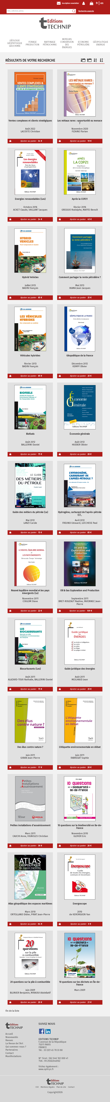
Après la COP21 (80, 199)
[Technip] (55, 28)
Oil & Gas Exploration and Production (79, 590)
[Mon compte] (84, 3)
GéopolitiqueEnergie (100, 43)
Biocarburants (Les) (30, 668)
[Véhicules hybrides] (30, 328)
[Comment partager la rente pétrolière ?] (80, 250)
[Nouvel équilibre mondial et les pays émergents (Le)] (30, 563)
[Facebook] (41, 1031)
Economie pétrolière (83, 43)
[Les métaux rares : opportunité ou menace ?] (80, 94)
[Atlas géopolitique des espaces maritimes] (30, 877)
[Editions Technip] (55, 1081)
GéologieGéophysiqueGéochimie (14, 43)
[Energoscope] (80, 877)
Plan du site (61, 1087)
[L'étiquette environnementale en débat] (80, 720)
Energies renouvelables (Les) (30, 199)
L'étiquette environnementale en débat (80, 747)
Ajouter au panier (31, 141)
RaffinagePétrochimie (50, 43)
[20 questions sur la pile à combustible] (30, 955)
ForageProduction (32, 43)
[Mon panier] (91, 4)
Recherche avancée (86, 11)
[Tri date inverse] (89, 61)
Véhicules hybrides (30, 355)
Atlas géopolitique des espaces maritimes (30, 903)
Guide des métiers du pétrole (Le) (30, 512)
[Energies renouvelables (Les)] (30, 172)
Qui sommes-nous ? (15, 1046)
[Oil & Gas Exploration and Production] (80, 563)
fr (97, 3)
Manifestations (13, 1056)
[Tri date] (83, 61)
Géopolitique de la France (79, 355)
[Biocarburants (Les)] (30, 642)
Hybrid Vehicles (30, 277)
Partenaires (11, 1049)
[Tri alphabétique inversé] (101, 61)
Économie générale (80, 433)
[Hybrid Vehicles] (30, 250)
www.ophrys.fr (46, 1069)
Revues (9, 1040)
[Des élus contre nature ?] (30, 720)
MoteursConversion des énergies (67, 43)
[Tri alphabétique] (95, 61)
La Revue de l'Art (14, 1043)
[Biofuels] (30, 407)
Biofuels (30, 433)
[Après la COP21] (80, 172)
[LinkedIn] (48, 1032)
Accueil (9, 1034)
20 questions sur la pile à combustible (30, 982)
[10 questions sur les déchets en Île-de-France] (80, 955)
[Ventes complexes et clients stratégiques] (30, 94)
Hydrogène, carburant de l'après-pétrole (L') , (79, 513)
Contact (9, 1053)
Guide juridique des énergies (80, 668)
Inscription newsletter (70, 3)
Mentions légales (48, 1087)
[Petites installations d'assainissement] (30, 798)
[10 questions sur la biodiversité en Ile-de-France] (80, 798)
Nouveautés (11, 1037)
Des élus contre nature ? (30, 747)
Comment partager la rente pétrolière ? (80, 277)
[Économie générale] (80, 407)
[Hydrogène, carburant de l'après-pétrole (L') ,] (80, 485)
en (101, 3)
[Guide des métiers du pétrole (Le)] (30, 485)
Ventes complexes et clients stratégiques (30, 120)
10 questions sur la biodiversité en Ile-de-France (80, 826)
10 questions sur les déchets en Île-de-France (79, 983)
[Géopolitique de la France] (80, 328)
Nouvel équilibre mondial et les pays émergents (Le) (30, 591)
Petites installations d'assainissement (30, 825)
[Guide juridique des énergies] (80, 642)
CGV (37, 1087)
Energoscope (80, 903)
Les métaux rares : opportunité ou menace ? (79, 122)
